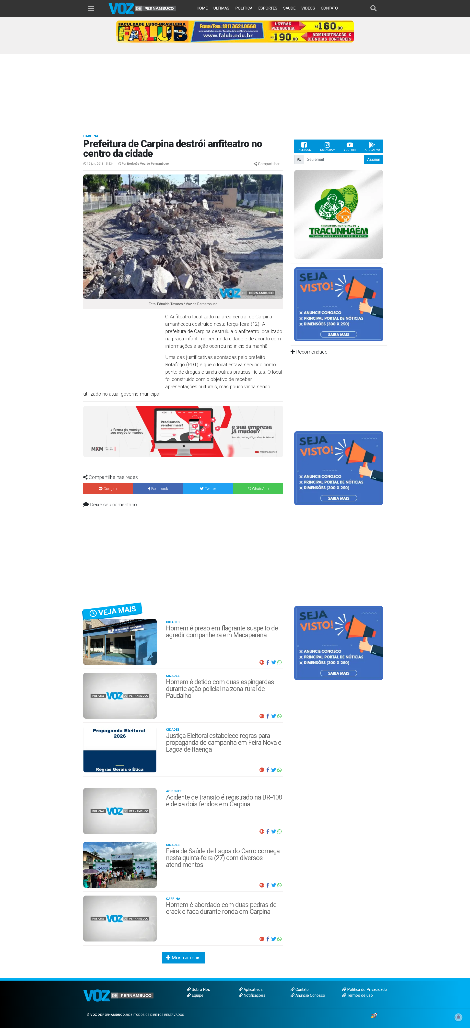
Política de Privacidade (366, 989)
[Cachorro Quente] (183, 431)
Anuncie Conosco (309, 995)
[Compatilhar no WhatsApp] (279, 662)
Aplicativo (372, 149)
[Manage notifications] (458, 1017)
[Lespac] (338, 467)
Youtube (350, 149)
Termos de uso (359, 995)
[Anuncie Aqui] (338, 304)
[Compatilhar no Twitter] (273, 662)
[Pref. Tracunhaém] (338, 214)
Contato (301, 989)
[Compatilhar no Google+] (261, 662)
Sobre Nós (200, 989)
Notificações (254, 995)
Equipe (197, 995)
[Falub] (235, 31)
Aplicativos (253, 989)
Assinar (373, 159)
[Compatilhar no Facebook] (267, 662)
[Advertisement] (235, 90)
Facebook (304, 149)
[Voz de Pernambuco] (142, 8)
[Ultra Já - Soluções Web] (374, 1015)
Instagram (327, 149)
